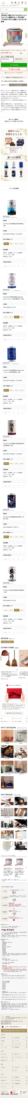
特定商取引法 (17, 1083)
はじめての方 (3, 1054)
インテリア (17, 1040)
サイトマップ (3, 1086)
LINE (16, 1070)
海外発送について (4, 1060)
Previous (2, 36)
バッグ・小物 (17, 1043)
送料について (17, 1054)
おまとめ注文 (17, 1080)
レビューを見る (18, 84)
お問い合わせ (3, 1080)
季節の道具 (17, 1047)
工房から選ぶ (5, 879)
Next (26, 36)
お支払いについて (4, 1057)
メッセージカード (18, 718)
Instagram (3, 1067)
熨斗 (2, 718)
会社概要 (16, 1077)
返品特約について (4, 84)
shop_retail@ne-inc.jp (6, 1022)
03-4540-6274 (7, 1021)
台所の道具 (17, 1037)
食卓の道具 (3, 1037)
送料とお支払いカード (5, 721)
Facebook (17, 1067)
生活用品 (2, 1040)
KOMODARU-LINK (15, 879)
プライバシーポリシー (5, 1083)
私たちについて (4, 1077)
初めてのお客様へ (18, 721)
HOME (2, 879)
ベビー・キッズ (4, 1047)
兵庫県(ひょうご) (10, 879)
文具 (2, 1043)
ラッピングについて (19, 1057)
